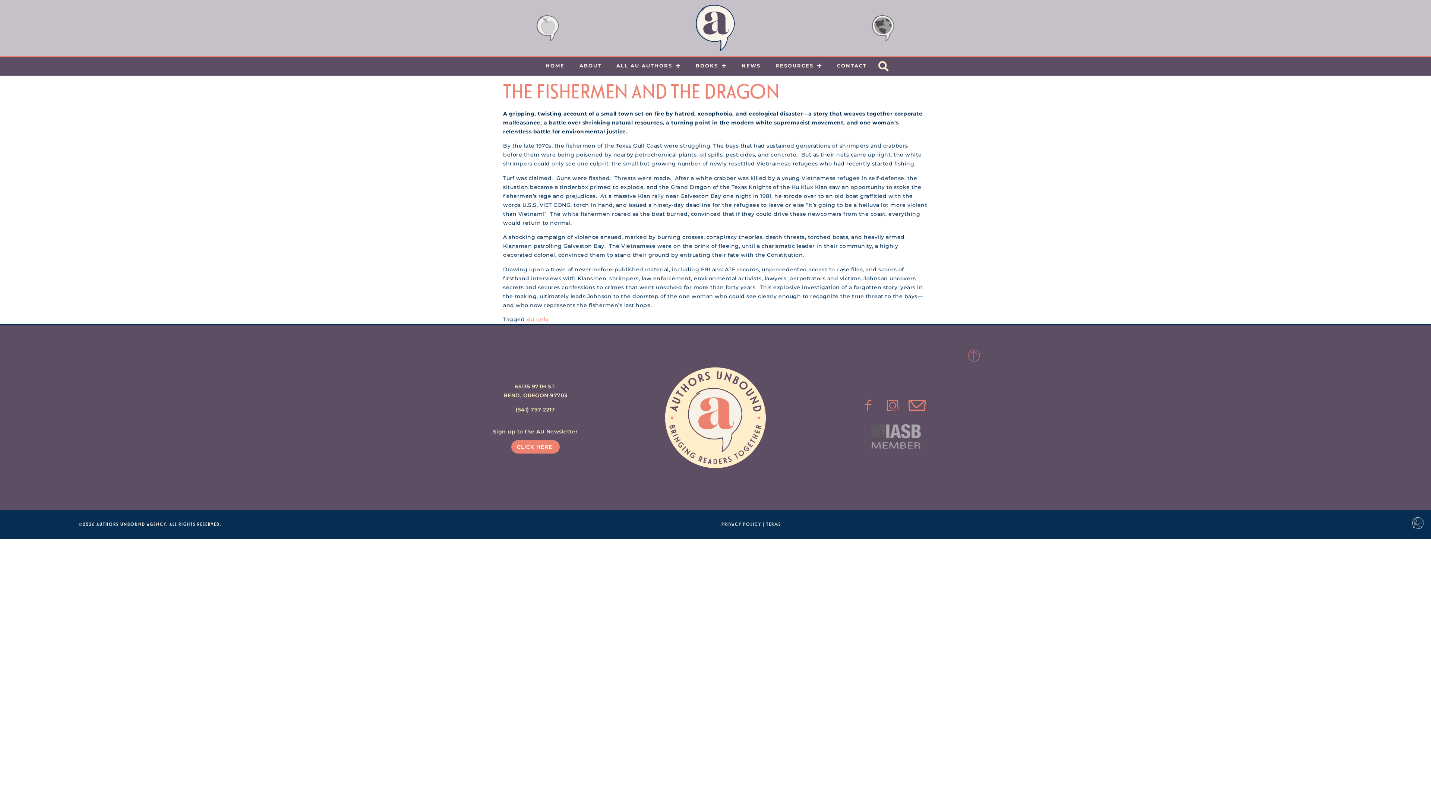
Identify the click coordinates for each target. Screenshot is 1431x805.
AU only (538, 319)
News (751, 66)
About (590, 66)
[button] (883, 66)
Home (555, 66)
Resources (794, 66)
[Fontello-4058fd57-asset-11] (868, 405)
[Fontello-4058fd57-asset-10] (917, 405)
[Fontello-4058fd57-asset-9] (893, 405)
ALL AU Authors (644, 66)
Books (707, 66)
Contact (852, 66)
